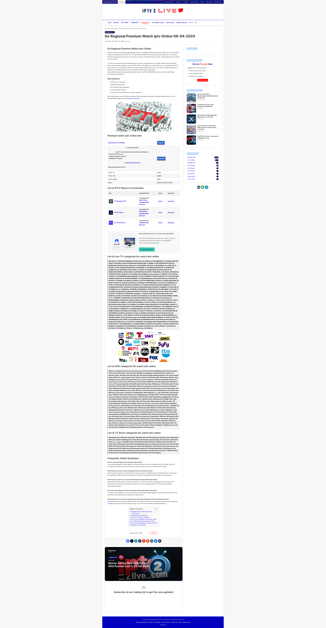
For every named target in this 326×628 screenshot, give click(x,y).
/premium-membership (133, 98)
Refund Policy (218, 2)
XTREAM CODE (144, 202)
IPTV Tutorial (191, 165)
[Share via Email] (159, 541)
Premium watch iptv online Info (139, 515)
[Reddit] (147, 541)
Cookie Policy (174, 622)
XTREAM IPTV (135, 22)
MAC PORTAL (143, 200)
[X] (131, 541)
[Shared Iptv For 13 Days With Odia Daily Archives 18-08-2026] (191, 119)
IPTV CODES (124, 22)
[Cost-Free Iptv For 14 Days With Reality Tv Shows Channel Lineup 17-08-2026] (191, 129)
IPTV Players (191, 168)
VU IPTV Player (118, 212)
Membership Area (182, 22)
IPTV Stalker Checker (158, 22)
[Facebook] (127, 541)
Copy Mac (161, 158)
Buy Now (116, 22)
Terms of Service (194, 2)
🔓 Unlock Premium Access (132, 163)
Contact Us (178, 2)
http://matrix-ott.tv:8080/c (116, 143)
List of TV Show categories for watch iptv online (144, 523)
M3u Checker (170, 22)
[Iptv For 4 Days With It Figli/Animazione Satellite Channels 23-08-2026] (191, 98)
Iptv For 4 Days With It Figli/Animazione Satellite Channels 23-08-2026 (207, 95)
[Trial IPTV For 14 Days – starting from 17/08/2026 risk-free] (191, 140)
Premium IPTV (145, 22)
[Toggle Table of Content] (155, 509)
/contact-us (111, 503)
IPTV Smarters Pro (119, 222)
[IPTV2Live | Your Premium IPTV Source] (163, 11)
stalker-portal (191, 176)
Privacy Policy (209, 2)
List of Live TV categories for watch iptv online (143, 519)
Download (171, 201)
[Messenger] (155, 541)
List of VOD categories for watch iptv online (143, 521)
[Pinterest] (143, 541)
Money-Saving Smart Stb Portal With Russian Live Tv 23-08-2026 (128, 565)
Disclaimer (185, 2)
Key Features (136, 513)
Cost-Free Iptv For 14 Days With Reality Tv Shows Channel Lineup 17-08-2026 (206, 127)
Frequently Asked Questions (138, 525)
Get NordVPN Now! (147, 249)
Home (109, 22)
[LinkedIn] (135, 541)
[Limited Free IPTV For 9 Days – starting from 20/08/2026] (191, 108)
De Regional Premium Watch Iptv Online (141, 511)
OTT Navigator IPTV (120, 201)
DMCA (202, 2)
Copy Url (161, 143)
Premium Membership (141, 622)
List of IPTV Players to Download (140, 517)
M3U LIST (142, 204)
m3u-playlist (191, 173)
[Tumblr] (139, 541)
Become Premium (169, 2)
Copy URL (154, 533)
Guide (160, 201)
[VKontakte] (151, 541)
